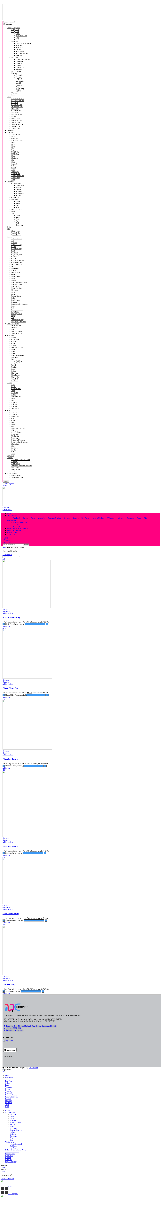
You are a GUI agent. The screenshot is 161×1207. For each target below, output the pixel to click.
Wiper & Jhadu (16, 333)
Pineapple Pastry (10, 846)
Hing (13, 278)
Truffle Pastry (9, 984)
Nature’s (19, 85)
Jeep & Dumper (16, 432)
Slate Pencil (15, 375)
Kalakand (14, 393)
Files (13, 349)
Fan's (13, 142)
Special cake (15, 122)
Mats (13, 329)
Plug (13, 162)
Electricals (10, 132)
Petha (13, 400)
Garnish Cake (16, 111)
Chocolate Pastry (10, 759)
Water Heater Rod (17, 176)
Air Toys (14, 412)
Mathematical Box (17, 355)
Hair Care (14, 57)
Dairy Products (16, 264)
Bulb (13, 136)
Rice (13, 306)
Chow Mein (20, 186)
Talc (17, 40)
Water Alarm (15, 174)
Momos (18, 189)
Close (3, 1072)
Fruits (9, 227)
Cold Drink (15, 197)
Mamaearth (20, 81)
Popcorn (14, 302)
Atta (12, 241)
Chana (13, 247)
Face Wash (19, 45)
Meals (18, 203)
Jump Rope (15, 434)
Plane (13, 446)
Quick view (7, 611)
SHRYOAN (20, 89)
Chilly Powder (16, 249)
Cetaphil (19, 75)
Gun (12, 426)
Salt (12, 308)
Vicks (13, 471)
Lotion (18, 34)
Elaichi (13, 270)
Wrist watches (12, 473)
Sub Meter (15, 166)
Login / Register (10, 1162)
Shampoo (19, 69)
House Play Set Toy (18, 428)
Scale (13, 369)
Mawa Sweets (16, 397)
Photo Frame (15, 231)
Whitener (14, 381)
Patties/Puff (20, 193)
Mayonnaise (15, 286)
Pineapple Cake (16, 120)
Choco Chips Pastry (11, 688)
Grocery (10, 237)
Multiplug (14, 158)
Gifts (8, 229)
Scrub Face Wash (22, 53)
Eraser (13, 345)
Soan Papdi (15, 408)
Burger (18, 201)
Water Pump (15, 178)
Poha (13, 298)
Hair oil (18, 65)
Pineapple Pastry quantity (14, 853)
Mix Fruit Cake (16, 114)
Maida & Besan (16, 284)
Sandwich (19, 225)
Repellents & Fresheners (19, 304)
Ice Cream (15, 113)
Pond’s (18, 87)
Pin (12, 160)
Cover (13, 343)
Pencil (13, 365)
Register (14, 367)
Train (13, 454)
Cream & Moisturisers (23, 43)
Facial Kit (19, 47)
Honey (13, 280)
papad (13, 294)
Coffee (13, 258)
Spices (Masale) (16, 314)
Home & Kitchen (13, 324)
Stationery (10, 335)
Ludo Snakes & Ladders (19, 442)
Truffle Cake (15, 126)
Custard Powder (17, 262)
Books (13, 337)
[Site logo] (15, 20)
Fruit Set (14, 424)
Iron (12, 150)
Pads (13, 95)
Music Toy (15, 444)
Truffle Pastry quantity (13, 991)
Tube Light (15, 172)
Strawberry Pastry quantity (14, 920)
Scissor (13, 371)
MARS (18, 83)
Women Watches (17, 477)
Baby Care (15, 30)
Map (13, 351)
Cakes (9, 97)
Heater (13, 146)
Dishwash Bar (16, 326)
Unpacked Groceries (18, 322)
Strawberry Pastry (11, 913)
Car (12, 418)
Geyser (13, 144)
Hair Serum (20, 67)
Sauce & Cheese (17, 209)
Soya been (15, 312)
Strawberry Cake (17, 124)
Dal (12, 266)
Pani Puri (19, 191)
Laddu (13, 395)
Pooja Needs (15, 300)
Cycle (13, 420)
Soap (17, 38)
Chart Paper (15, 339)
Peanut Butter (16, 296)
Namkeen (14, 290)
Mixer (13, 156)
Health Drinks (16, 276)
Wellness (10, 458)
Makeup (14, 73)
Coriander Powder (17, 260)
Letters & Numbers (18, 440)
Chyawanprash (16, 255)
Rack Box (14, 448)
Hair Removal (16, 71)
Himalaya (19, 77)
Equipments (15, 464)
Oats (13, 292)
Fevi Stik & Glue (17, 347)
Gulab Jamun (16, 389)
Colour (13, 341)
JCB (12, 430)
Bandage (14, 462)
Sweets (9, 383)
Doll (12, 422)
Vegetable (10, 456)
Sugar (13, 316)
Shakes (13, 211)
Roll (17, 207)
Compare (8, 1160)
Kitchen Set (15, 436)
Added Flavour (16, 239)
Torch (13, 170)
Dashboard (16, 524)
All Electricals (16, 134)
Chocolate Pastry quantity (14, 766)
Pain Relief (15, 468)
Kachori (18, 187)
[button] (6, 626)
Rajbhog (14, 402)
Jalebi (13, 391)
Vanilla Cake (15, 128)
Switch (13, 168)
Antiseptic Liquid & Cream (20, 460)
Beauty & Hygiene (13, 28)
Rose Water (20, 51)
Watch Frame (16, 235)
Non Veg (14, 199)
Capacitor (14, 138)
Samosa (18, 195)
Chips (13, 251)
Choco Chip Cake (17, 101)
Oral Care (14, 93)
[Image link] (16, 1012)
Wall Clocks (15, 233)
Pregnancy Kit (16, 470)
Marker (13, 353)
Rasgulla (14, 406)
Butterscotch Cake (17, 99)
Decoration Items (17, 107)
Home (5, 547)
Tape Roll (14, 379)
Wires (13, 180)
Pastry (13, 116)
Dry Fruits (10, 130)
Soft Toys (14, 452)
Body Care (15, 32)
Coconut (14, 257)
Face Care (14, 42)
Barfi (13, 385)
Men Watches (16, 475)
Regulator (14, 164)
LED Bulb (15, 152)
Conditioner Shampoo (23, 59)
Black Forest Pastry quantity (15, 624)
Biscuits (14, 243)
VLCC (18, 91)
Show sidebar (7, 555)
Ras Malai (14, 404)
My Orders (16, 526)
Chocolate (14, 103)
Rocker (13, 450)
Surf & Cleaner (16, 331)
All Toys (14, 414)
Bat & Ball (15, 416)
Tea (12, 318)
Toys (8, 410)
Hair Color (19, 61)
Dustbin (14, 328)
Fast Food (10, 182)
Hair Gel (19, 63)
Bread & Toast (16, 245)
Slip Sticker (15, 377)
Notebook (14, 357)
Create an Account (7, 1179)
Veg (12, 213)
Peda (13, 399)
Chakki (13, 387)
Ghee (13, 274)
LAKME (19, 79)
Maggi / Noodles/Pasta (19, 282)
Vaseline (19, 55)
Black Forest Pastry (11, 617)
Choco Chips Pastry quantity (15, 695)
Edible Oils (15, 268)
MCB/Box (15, 154)
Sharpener (14, 373)
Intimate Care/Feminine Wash (21, 466)
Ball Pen (19, 361)
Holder (13, 148)
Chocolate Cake (16, 105)
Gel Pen (18, 363)
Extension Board (17, 140)
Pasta (17, 219)
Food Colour (15, 272)
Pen (12, 359)
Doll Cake (15, 109)
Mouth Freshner (16, 288)
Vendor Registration (20, 522)
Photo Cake (15, 118)
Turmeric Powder (17, 320)
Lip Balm (19, 49)
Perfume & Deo (21, 36)
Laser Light (15, 438)
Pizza (17, 205)
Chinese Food (16, 184)
